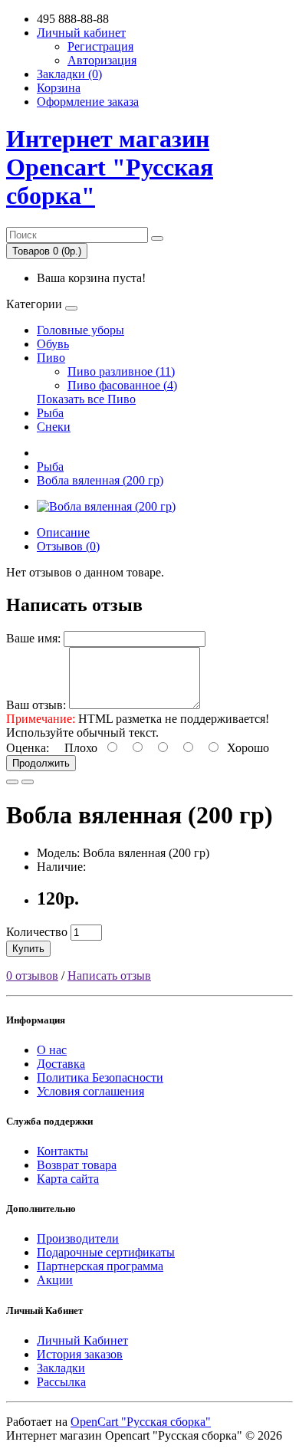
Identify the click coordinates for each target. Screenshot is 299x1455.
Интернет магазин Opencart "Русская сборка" (109, 167)
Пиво (51, 357)
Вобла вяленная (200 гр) (100, 480)
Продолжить (41, 763)
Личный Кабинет (82, 1340)
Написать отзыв (109, 975)
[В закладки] (12, 782)
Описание (63, 532)
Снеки (54, 426)
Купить (28, 948)
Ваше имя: (33, 638)
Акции (55, 1279)
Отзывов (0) (68, 546)
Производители (78, 1238)
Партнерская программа (100, 1266)
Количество (36, 931)
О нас (52, 1049)
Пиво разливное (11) (121, 371)
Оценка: (27, 747)
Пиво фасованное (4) (122, 385)
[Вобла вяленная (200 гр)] (106, 506)
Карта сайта (68, 1178)
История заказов (80, 1354)
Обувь (53, 343)
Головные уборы (80, 330)
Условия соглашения (90, 1091)
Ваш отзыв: (36, 704)
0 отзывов (32, 975)
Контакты (62, 1151)
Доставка (61, 1063)
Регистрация (100, 46)
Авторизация (101, 60)
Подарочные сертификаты (106, 1252)
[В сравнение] (27, 782)
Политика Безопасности (100, 1077)
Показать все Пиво (86, 399)
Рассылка (61, 1381)
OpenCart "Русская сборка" (141, 1421)
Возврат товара (77, 1164)
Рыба (50, 412)
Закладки (61, 1368)
